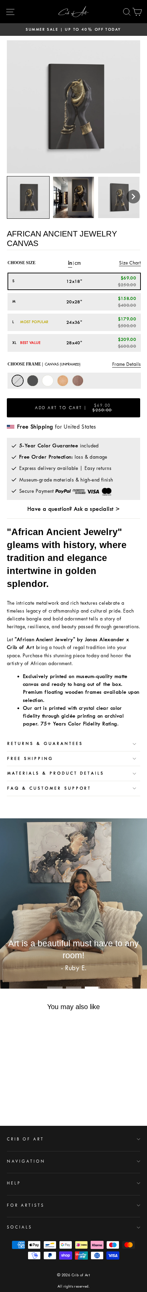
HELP (14, 1183)
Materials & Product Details (55, 773)
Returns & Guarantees (45, 743)
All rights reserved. (73, 1286)
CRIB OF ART (25, 1139)
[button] (133, 196)
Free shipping (30, 758)
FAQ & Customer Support (49, 788)
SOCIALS (19, 1227)
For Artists (25, 1205)
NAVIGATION (26, 1161)
